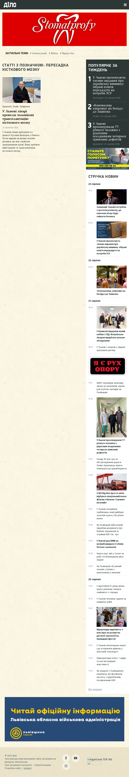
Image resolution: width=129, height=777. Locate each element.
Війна (54, 53)
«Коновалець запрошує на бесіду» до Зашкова (108, 108)
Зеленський (39, 53)
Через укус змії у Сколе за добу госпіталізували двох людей (110, 556)
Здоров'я (6, 106)
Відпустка (68, 53)
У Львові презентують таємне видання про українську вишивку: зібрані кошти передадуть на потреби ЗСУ (109, 85)
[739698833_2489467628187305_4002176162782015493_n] (64, 45)
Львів (15, 106)
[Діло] (9, 4)
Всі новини (95, 689)
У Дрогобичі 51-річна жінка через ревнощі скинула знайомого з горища (110, 589)
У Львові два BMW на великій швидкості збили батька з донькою (110, 544)
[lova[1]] (64, 740)
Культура (98, 98)
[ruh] (107, 375)
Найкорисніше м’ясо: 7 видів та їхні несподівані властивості (111, 661)
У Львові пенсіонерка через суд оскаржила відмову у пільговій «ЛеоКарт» (111, 648)
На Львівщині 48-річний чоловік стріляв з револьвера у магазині (109, 569)
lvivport (27, 768)
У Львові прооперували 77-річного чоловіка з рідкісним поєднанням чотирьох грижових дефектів (111, 446)
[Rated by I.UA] (94, 763)
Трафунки (25, 106)
